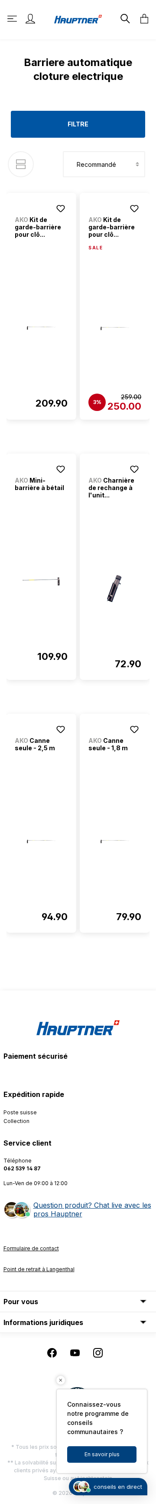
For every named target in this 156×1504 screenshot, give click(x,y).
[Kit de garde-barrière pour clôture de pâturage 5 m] (114, 328)
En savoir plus (102, 1454)
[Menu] (13, 18)
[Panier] (142, 18)
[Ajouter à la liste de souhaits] (60, 208)
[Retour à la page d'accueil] (78, 18)
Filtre (78, 124)
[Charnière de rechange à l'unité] (114, 588)
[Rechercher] (124, 18)
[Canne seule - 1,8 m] (114, 841)
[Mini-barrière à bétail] (41, 581)
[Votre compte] (30, 18)
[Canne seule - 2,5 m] (41, 841)
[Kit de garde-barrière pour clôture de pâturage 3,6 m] (41, 328)
